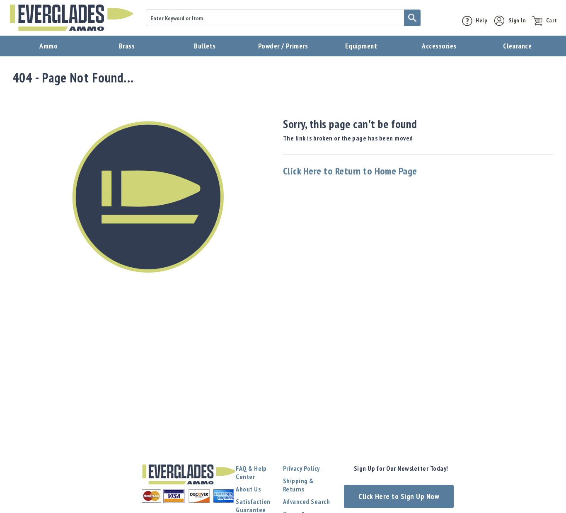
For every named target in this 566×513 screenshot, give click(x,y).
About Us (248, 489)
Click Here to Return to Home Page (350, 171)
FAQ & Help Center (251, 472)
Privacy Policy (301, 468)
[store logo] (71, 17)
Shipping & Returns (298, 485)
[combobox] (283, 18)
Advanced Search (306, 501)
